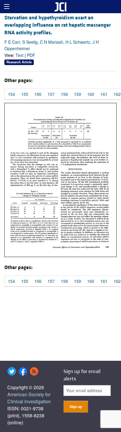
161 (103, 94)
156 (37, 94)
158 (64, 94)
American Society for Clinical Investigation (29, 398)
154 (11, 94)
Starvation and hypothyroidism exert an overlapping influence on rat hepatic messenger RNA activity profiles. (57, 25)
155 (24, 94)
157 (51, 94)
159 (77, 94)
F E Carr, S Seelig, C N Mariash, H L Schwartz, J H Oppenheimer (51, 45)
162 (117, 94)
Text (19, 55)
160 (90, 94)
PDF (31, 55)
